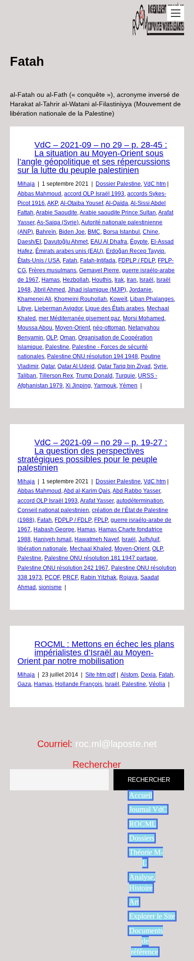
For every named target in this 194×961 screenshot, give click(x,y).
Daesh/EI (29, 241)
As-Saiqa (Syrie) (58, 222)
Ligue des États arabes (114, 308)
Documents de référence (146, 941)
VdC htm (155, 184)
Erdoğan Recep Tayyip (135, 251)
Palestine (57, 347)
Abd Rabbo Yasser (136, 491)
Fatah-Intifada (97, 260)
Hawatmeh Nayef (96, 539)
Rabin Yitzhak (98, 577)
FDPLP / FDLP (136, 260)
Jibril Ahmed (49, 289)
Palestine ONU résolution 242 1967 (62, 568)
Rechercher (97, 764)
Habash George (53, 529)
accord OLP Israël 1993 (94, 194)
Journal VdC (148, 809)
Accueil (140, 795)
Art (134, 902)
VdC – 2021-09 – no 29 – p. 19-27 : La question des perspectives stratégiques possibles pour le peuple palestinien (92, 455)
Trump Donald (94, 375)
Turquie (125, 375)
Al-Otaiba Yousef (81, 203)
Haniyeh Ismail (52, 539)
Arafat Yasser (96, 501)
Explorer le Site (152, 916)
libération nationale (42, 548)
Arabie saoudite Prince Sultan (118, 212)
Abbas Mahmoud (39, 194)
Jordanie (140, 289)
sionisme (50, 587)
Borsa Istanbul (121, 232)
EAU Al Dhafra (108, 241)
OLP (51, 337)
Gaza (24, 684)
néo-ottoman (109, 328)
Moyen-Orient (72, 328)
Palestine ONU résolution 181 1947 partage (100, 558)
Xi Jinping (78, 385)
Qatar (48, 366)
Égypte (139, 241)
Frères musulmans (52, 270)
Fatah (70, 260)
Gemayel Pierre (99, 270)
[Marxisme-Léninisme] (158, 30)
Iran (132, 280)
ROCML (142, 824)
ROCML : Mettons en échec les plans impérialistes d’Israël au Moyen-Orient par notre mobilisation (95, 652)
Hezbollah (76, 280)
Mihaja (26, 184)
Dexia (148, 674)
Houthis (102, 280)
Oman (67, 337)
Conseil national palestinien (53, 510)
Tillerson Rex (56, 375)
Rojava (128, 577)
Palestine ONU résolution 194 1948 (92, 356)
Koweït (118, 299)
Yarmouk (105, 385)
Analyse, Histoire (142, 882)
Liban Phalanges (152, 299)
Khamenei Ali (34, 299)
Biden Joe (72, 232)
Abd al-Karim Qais (87, 491)
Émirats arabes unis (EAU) (69, 251)
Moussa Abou (34, 328)
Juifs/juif (148, 539)
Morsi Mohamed (143, 318)
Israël (146, 280)
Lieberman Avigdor (58, 308)
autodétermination (139, 501)
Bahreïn (46, 232)
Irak (119, 280)
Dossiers (141, 838)
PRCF (70, 577)
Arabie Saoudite (56, 212)
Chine (150, 232)
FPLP (101, 520)
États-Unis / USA (38, 260)
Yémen (128, 385)
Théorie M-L (146, 857)
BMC (94, 232)
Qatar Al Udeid (76, 366)
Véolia (157, 684)
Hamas (50, 280)
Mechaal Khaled (91, 548)
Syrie (160, 366)
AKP (52, 203)
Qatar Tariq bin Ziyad (124, 366)
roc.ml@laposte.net (116, 744)
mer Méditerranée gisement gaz (79, 318)
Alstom (129, 674)
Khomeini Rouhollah (80, 299)
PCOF (52, 577)
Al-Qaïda (116, 203)
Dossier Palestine (118, 184)
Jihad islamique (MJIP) (97, 289)
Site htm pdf (100, 674)
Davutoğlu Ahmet (66, 241)
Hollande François (78, 684)
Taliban (26, 375)
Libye (24, 308)
